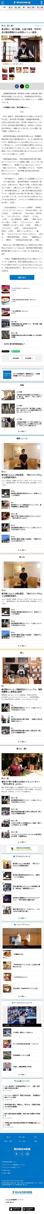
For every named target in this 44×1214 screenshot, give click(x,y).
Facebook (16, 1154)
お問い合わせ (6, 1170)
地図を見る (22, 277)
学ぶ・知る (40, 7)
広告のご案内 (6, 1173)
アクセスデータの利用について (11, 1167)
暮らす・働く (31, 7)
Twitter (22, 1154)
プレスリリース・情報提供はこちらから (14, 1164)
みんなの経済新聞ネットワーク (22, 1192)
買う (24, 7)
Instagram (27, 1154)
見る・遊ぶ (18, 7)
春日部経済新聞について (9, 1162)
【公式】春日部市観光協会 (13, 344)
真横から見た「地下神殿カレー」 (18, 107)
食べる (10, 7)
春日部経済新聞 (21, 2)
